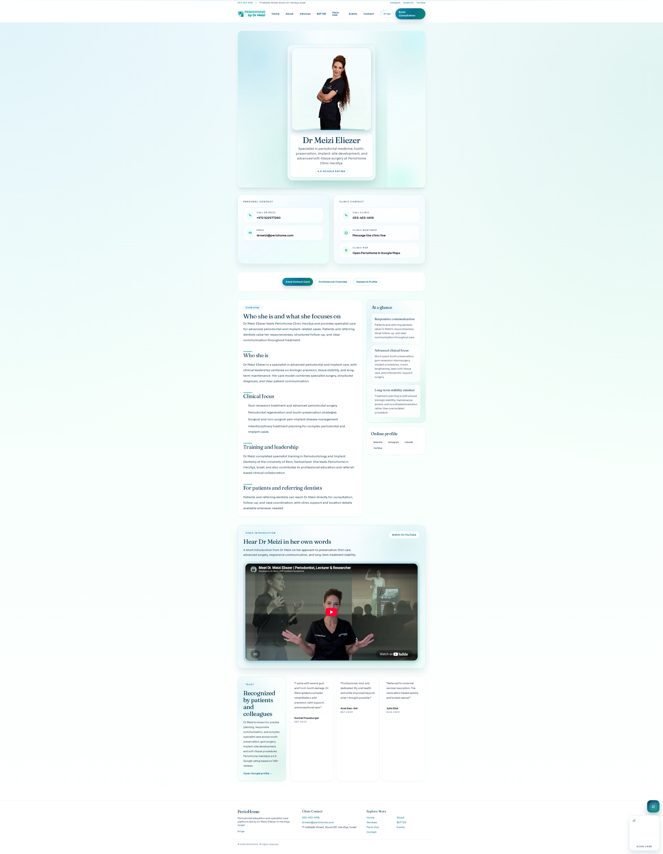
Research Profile (367, 281)
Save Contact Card (298, 281)
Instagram (395, 2)
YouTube (420, 2)
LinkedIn (409, 442)
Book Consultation (407, 14)
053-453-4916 (245, 2)
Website (377, 442)
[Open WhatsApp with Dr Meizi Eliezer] (653, 806)
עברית (387, 13)
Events (353, 13)
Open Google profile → (257, 773)
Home (275, 13)
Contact (368, 13)
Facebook (408, 2)
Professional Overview (333, 281)
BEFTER (321, 13)
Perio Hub (335, 14)
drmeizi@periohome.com (318, 822)
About (290, 13)
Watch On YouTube (404, 534)
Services (305, 13)
